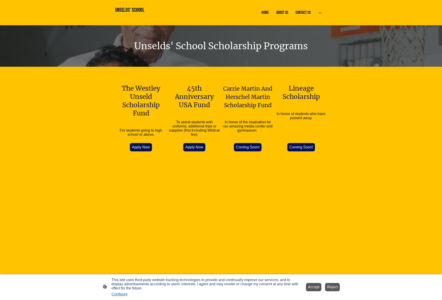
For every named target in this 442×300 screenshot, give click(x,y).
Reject (332, 287)
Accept (313, 287)
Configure (119, 294)
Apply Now (141, 147)
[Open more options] (320, 12)
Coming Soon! (247, 147)
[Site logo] (132, 21)
